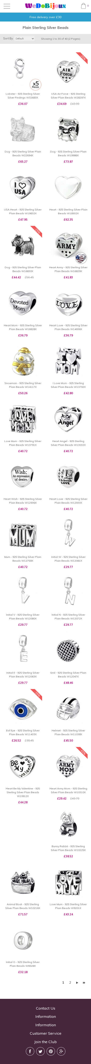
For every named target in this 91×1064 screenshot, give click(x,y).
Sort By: (8, 38)
